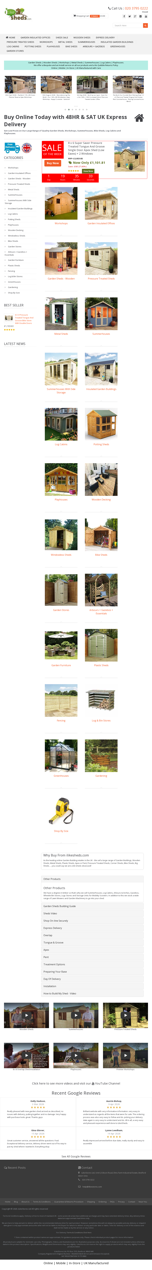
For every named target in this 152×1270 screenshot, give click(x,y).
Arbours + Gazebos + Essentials (16, 253)
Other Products (52, 879)
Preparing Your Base (55, 971)
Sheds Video (50, 913)
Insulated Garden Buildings (117, 42)
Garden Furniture (16, 260)
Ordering (102, 1201)
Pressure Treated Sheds (20, 42)
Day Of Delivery (52, 979)
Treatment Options (54, 964)
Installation (49, 986)
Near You (143, 1201)
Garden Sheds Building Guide (59, 906)
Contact (131, 1201)
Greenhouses (117, 46)
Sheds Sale (62, 37)
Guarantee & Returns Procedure (68, 1201)
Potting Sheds (33, 46)
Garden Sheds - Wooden (19, 178)
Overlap (47, 935)
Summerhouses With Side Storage (18, 202)
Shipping (91, 1201)
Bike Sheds (71, 46)
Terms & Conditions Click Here (79, 1232)
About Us (25, 1201)
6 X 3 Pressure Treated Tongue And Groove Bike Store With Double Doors (24, 318)
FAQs (112, 1201)
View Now (88, 171)
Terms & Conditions (42, 1201)
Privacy (121, 1201)
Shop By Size (14, 292)
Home (7, 1201)
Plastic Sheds (14, 265)
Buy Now (53, 163)
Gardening (13, 287)
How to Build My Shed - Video (59, 993)
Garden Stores (15, 50)
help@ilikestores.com (92, 1186)
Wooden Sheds (81, 37)
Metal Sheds (65, 42)
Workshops (46, 42)
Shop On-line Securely (55, 920)
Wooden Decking (15, 230)
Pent (46, 957)
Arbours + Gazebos (94, 46)
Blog (16, 1201)
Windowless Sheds (16, 235)
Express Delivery (105, 37)
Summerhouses (86, 42)
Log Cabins (13, 46)
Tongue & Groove (53, 942)
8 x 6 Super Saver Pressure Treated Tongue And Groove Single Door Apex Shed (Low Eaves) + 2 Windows (86, 148)
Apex (46, 949)
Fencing (11, 271)
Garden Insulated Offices (35, 37)
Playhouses (53, 46)
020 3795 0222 (136, 8)
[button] (65, 109)
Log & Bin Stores (15, 276)
